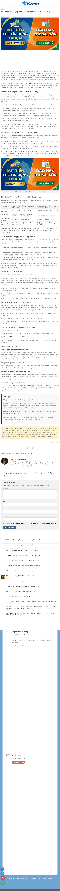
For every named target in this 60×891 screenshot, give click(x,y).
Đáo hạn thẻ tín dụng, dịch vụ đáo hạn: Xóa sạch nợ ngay (22, 596)
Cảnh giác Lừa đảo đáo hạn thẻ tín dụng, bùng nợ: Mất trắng (23, 555)
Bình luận (6, 488)
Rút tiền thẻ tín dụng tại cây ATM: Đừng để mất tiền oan (22, 545)
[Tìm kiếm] (58, 3)
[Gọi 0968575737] (3, 883)
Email (5, 509)
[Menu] (2, 3)
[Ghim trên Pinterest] (34, 448)
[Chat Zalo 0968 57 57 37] (2, 873)
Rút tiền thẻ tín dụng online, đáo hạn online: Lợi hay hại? (22, 570)
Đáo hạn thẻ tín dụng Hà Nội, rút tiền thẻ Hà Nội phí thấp (22, 581)
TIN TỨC (3, 9)
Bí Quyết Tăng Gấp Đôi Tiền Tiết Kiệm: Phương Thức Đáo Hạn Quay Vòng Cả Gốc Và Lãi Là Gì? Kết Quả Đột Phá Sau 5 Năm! (32, 614)
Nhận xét (8, 609)
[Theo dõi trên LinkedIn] (57, 882)
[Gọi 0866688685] (3, 878)
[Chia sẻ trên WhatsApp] (23, 448)
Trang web (6, 516)
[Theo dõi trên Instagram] (55, 882)
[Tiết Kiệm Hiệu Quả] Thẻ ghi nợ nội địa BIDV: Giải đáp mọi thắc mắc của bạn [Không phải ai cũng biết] (32, 602)
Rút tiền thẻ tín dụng (32, 83)
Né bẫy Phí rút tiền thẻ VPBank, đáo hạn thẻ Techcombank (23, 565)
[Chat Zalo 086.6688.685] (2, 869)
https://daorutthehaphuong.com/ (19, 336)
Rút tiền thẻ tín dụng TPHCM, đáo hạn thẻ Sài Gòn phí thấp (23, 576)
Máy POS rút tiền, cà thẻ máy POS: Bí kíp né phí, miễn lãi (22, 550)
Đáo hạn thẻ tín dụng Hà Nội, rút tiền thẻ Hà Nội (19, 307)
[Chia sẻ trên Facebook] (25, 448)
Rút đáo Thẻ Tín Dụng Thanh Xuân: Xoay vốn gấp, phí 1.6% (23, 540)
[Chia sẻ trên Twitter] (28, 448)
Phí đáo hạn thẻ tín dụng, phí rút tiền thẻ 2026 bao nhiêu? (22, 586)
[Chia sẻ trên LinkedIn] (37, 448)
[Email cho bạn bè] (31, 448)
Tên (4, 501)
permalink (31, 453)
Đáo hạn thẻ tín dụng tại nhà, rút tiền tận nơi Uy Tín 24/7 (22, 560)
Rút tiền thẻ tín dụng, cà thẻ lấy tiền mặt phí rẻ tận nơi (21, 591)
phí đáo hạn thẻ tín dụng (23, 230)
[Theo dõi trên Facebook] (52, 882)
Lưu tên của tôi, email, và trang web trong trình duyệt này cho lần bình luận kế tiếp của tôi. (31, 523)
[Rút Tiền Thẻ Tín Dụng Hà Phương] (30, 3)
